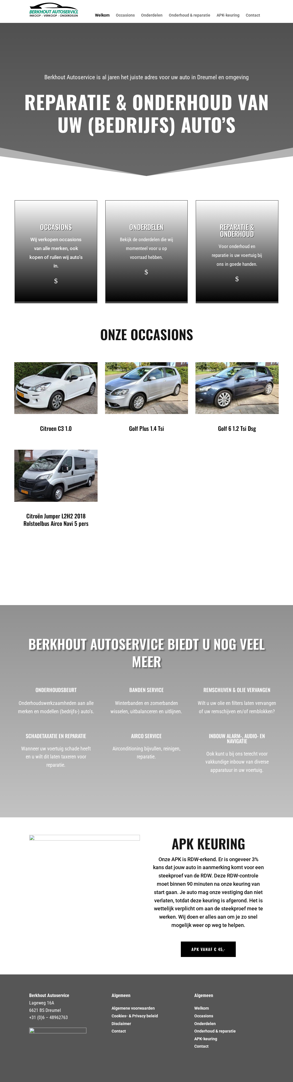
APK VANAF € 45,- (208, 949)
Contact (253, 15)
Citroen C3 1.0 (56, 428)
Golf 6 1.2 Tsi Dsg (237, 428)
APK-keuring (228, 15)
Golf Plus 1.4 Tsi (146, 428)
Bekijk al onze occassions (146, 565)
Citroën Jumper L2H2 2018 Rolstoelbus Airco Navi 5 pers (55, 520)
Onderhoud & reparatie (189, 15)
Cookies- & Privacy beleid (135, 1016)
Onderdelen (152, 15)
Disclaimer (121, 1023)
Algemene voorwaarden (133, 1008)
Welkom (102, 15)
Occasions (125, 15)
